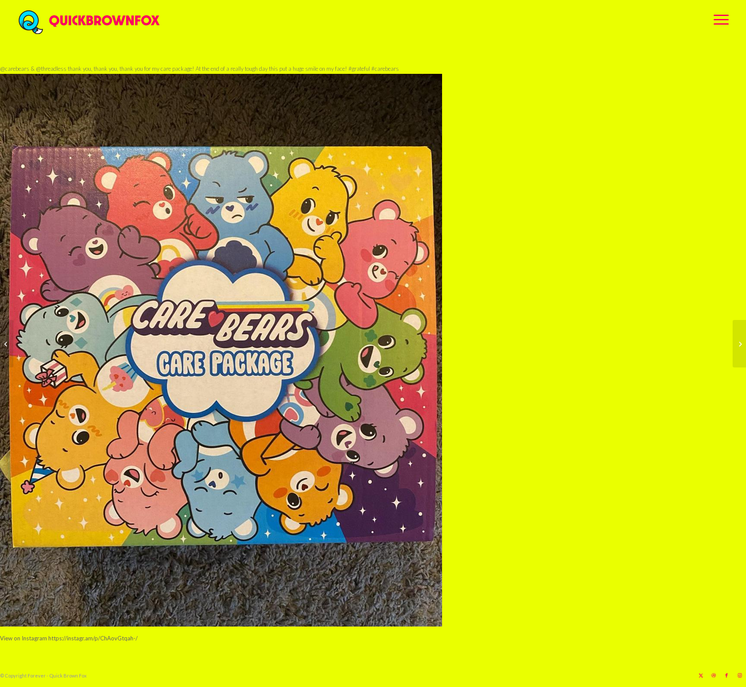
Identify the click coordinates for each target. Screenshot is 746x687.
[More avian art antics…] (6, 343)
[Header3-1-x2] (137, 19)
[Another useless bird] (739, 343)
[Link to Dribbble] (713, 675)
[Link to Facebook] (726, 675)
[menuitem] (718, 19)
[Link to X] (700, 675)
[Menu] (718, 19)
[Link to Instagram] (739, 675)
